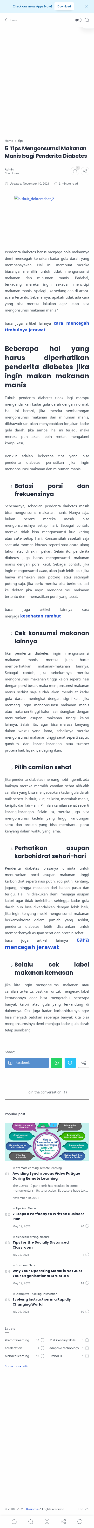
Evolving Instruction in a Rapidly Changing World (42, 1302)
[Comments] (75, 171)
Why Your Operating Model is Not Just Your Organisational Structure (47, 1273)
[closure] (45, 1237)
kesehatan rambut (40, 616)
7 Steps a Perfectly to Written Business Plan (48, 1216)
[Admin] (9, 169)
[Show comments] (79, 1521)
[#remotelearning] (27, 1168)
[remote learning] (51, 1168)
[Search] (86, 19)
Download (64, 6)
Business (32, 1509)
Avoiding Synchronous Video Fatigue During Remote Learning (46, 1176)
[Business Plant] (25, 1265)
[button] (12, 19)
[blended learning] (27, 1237)
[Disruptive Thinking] (29, 1294)
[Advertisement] (47, 79)
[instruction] (50, 1294)
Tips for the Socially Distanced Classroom (41, 1245)
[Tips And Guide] (26, 1208)
